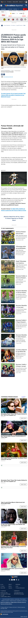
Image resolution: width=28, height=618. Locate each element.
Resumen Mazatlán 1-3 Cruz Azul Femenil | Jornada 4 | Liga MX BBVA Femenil (21, 306)
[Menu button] (1, 5)
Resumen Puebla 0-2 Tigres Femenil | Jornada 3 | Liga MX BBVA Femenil (21, 321)
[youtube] (14, 580)
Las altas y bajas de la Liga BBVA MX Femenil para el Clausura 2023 (21, 350)
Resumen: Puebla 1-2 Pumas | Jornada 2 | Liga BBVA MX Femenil (21, 365)
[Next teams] (26, 20)
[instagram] (12, 580)
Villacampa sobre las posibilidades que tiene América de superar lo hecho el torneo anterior (21, 247)
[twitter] (10, 580)
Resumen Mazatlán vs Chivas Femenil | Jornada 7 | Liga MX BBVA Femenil (21, 291)
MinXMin (24, 16)
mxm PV (10, 16)
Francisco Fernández (10, 71)
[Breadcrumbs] (2, 25)
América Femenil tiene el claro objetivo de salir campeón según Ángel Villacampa (21, 232)
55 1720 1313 (16, 594)
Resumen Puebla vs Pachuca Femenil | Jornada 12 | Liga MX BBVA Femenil (21, 277)
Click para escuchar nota (8, 76)
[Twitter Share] (4, 74)
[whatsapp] (18, 580)
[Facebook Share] (2, 74)
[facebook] (16, 580)
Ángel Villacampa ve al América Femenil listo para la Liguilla (21, 262)
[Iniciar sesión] (26, 1)
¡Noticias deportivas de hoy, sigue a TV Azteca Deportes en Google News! (14, 218)
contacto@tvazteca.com (18, 592)
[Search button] (26, 5)
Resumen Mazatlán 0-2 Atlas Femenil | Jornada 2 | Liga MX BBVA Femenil (21, 336)
